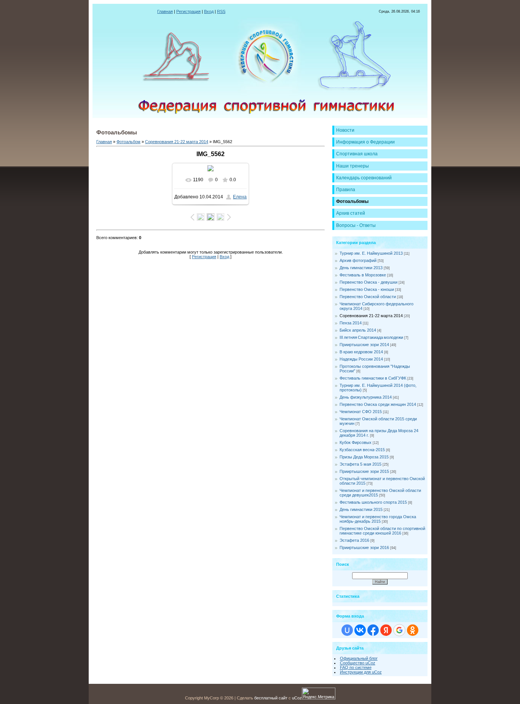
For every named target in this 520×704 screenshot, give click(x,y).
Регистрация (188, 11)
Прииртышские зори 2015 (364, 471)
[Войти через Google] (399, 630)
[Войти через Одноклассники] (412, 630)
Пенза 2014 (351, 323)
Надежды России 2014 (361, 359)
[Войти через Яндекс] (386, 630)
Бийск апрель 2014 (358, 330)
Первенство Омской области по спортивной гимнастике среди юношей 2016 (382, 530)
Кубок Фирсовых (356, 442)
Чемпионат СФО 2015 (361, 411)
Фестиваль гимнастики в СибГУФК (373, 378)
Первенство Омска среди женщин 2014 (378, 404)
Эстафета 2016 (354, 540)
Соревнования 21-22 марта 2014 (176, 141)
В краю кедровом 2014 (361, 352)
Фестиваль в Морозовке (363, 275)
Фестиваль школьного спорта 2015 (373, 502)
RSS (221, 11)
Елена (240, 197)
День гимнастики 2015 (361, 509)
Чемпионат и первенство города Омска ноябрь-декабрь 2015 (378, 519)
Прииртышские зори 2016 (364, 547)
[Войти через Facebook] (373, 630)
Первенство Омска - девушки (368, 282)
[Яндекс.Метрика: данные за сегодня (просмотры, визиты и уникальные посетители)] (318, 693)
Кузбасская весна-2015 (362, 449)
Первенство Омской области (368, 296)
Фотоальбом (128, 141)
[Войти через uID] (347, 630)
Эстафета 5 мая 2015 (360, 464)
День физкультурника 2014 (366, 397)
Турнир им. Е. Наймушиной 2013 (371, 253)
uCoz (297, 698)
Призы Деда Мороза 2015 (364, 457)
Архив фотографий (358, 260)
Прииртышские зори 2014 (364, 344)
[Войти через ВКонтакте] (360, 630)
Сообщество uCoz (357, 663)
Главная (165, 11)
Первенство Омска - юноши (367, 289)
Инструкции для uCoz (361, 672)
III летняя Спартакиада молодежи (371, 337)
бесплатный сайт (270, 698)
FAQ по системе (356, 667)
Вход (209, 11)
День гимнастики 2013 (361, 267)
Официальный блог (359, 658)
